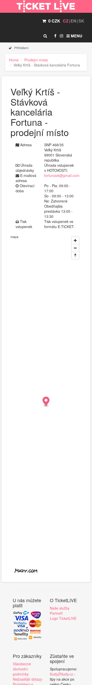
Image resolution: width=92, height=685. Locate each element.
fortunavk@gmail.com (61, 175)
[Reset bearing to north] (75, 255)
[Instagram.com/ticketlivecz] (61, 36)
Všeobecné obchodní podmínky (22, 669)
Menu (76, 36)
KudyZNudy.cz (61, 674)
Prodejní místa (36, 59)
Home (14, 59)
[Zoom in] (75, 240)
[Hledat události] (45, 36)
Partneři (56, 613)
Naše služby (60, 608)
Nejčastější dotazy (27, 679)
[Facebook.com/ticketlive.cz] (55, 36)
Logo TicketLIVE (63, 618)
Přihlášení (21, 48)
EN (73, 21)
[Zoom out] (75, 248)
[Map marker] (46, 402)
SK (81, 21)
